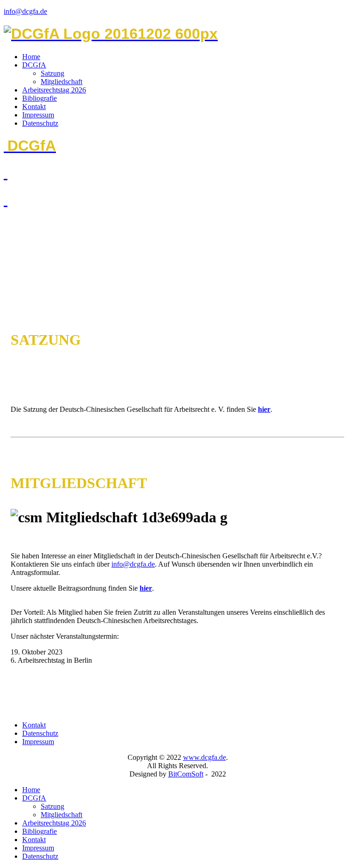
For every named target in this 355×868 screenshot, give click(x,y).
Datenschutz (40, 123)
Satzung (52, 73)
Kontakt (34, 106)
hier (264, 409)
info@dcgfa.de (25, 11)
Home (31, 57)
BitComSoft (185, 774)
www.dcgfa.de (204, 757)
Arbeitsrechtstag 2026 (54, 90)
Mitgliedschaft (61, 82)
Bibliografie (39, 98)
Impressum (38, 115)
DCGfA (34, 65)
